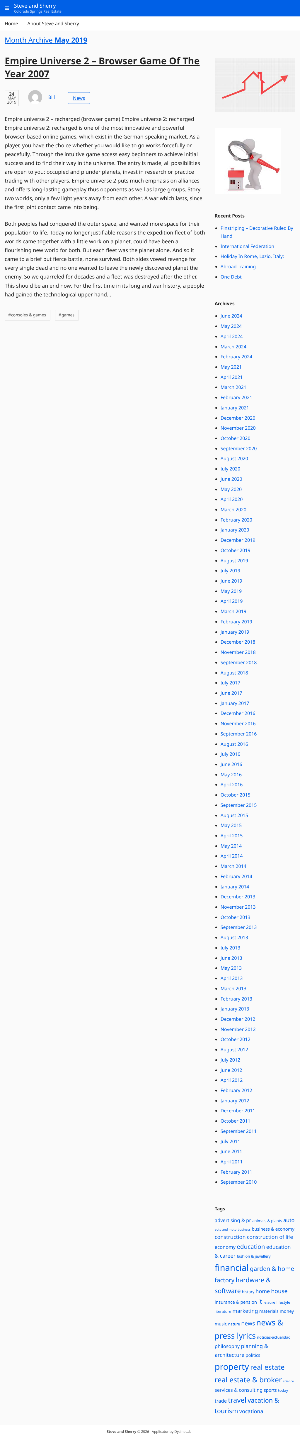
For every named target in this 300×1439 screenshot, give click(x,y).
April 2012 (232, 1080)
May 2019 (231, 591)
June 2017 (231, 693)
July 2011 (230, 1141)
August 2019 (234, 560)
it (260, 1301)
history (248, 1291)
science (288, 1381)
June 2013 (231, 958)
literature (223, 1311)
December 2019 (238, 540)
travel (237, 1400)
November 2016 (238, 723)
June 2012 (231, 1070)
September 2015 (239, 805)
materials (269, 1311)
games (68, 315)
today (283, 1390)
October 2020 (235, 438)
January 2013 (235, 1009)
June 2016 (231, 764)
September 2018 (239, 662)
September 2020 (239, 448)
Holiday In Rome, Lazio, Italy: (252, 256)
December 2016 (238, 713)
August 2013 (234, 937)
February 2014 (236, 876)
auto (288, 1220)
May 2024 (231, 326)
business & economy (273, 1229)
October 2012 (235, 1039)
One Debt (231, 277)
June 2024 (231, 316)
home (262, 1291)
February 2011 (236, 1172)
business (244, 1230)
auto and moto (225, 1230)
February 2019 (236, 621)
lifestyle (283, 1302)
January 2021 (235, 407)
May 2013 (231, 968)
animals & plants (267, 1220)
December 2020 (238, 418)
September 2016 (239, 734)
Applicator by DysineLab (171, 1431)
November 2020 (238, 428)
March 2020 (233, 509)
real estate (267, 1367)
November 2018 (238, 652)
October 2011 (235, 1121)
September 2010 (239, 1182)
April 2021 (232, 377)
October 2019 (235, 550)
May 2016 (231, 774)
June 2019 (231, 581)
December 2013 (238, 896)
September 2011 (239, 1131)
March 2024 (233, 346)
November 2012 (238, 1029)
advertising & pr (233, 1220)
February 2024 (236, 356)
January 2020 (235, 530)
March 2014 (233, 866)
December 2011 (238, 1110)
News (79, 98)
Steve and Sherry (121, 1431)
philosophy (227, 1346)
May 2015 (231, 825)
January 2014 (235, 886)
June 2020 (231, 479)
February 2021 (236, 397)
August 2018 (234, 672)
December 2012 (238, 1019)
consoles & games (28, 315)
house (279, 1291)
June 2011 (231, 1151)
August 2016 (234, 744)
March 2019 (233, 611)
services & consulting (238, 1389)
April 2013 (232, 978)
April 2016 (232, 784)
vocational (252, 1411)
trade (221, 1400)
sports (270, 1390)
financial (232, 1267)
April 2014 (232, 856)
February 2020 (236, 520)
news (248, 1323)
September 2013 (239, 927)
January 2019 (235, 632)
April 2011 (232, 1161)
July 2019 (230, 570)
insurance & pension (236, 1302)
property (232, 1366)
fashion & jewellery (254, 1256)
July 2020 (230, 468)
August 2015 (234, 815)
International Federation (247, 246)
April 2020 (232, 499)
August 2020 (234, 458)
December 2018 (238, 642)
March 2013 (233, 988)
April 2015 (232, 835)
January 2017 (235, 703)
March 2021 (233, 387)
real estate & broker (248, 1380)
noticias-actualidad (274, 1337)
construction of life (270, 1237)
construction (230, 1237)
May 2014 (231, 846)
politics (253, 1355)
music (221, 1324)
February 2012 (236, 1090)
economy (225, 1247)
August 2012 (234, 1049)
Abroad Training (238, 266)
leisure (269, 1302)
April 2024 (232, 336)
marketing (245, 1311)
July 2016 (230, 754)
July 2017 (230, 682)
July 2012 (230, 1060)
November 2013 (238, 907)
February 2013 (236, 999)
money (287, 1311)
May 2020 (231, 489)
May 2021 (231, 367)
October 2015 (235, 795)
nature (234, 1324)
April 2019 (232, 601)
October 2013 (235, 917)
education (251, 1247)
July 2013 (230, 947)
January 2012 (235, 1100)
